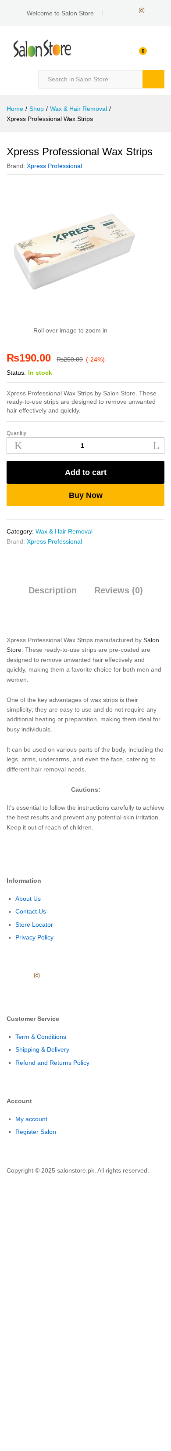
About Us (28, 898)
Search (153, 79)
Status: (16, 372)
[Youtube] (127, 10)
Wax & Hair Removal (64, 531)
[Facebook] (114, 10)
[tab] (53, 594)
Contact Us (30, 911)
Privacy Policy (34, 937)
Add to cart (86, 472)
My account (31, 1118)
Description (52, 590)
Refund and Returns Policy (52, 1062)
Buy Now (86, 495)
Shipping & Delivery (42, 1049)
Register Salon (35, 1131)
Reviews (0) (118, 590)
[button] (2, 1180)
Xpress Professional (54, 165)
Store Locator (34, 924)
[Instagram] (141, 10)
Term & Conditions (40, 1036)
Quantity (16, 433)
